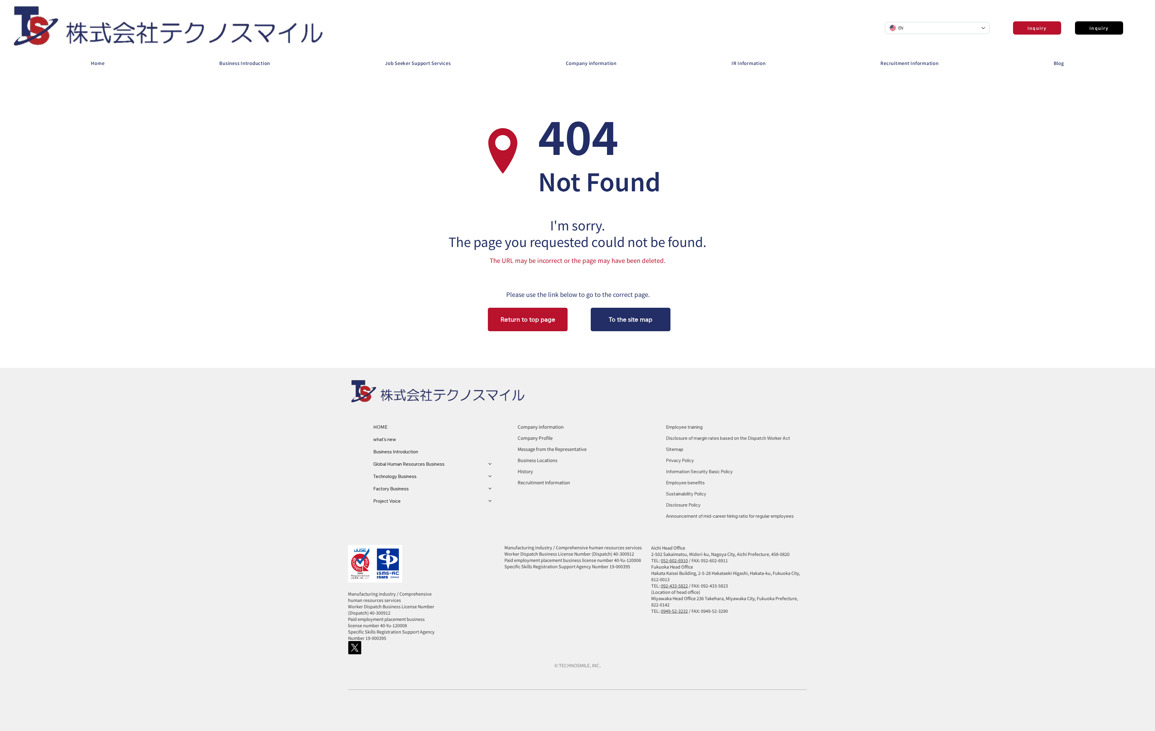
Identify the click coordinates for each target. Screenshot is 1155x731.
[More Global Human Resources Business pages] (489, 463)
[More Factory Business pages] (489, 488)
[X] (354, 647)
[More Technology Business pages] (489, 476)
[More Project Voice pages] (489, 500)
